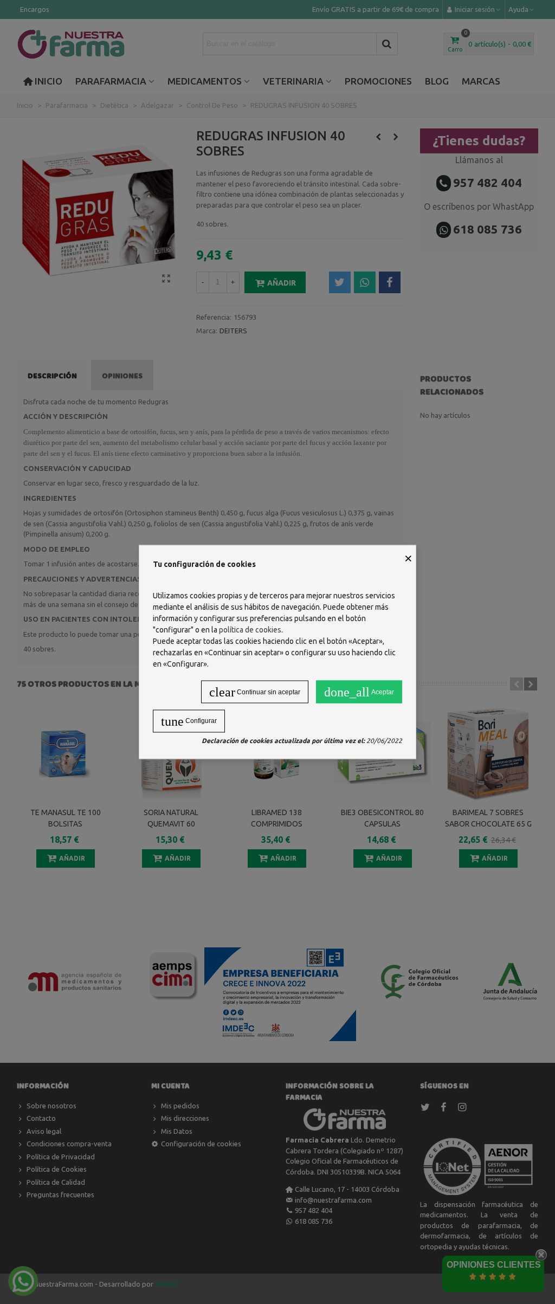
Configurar (189, 721)
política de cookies (250, 629)
